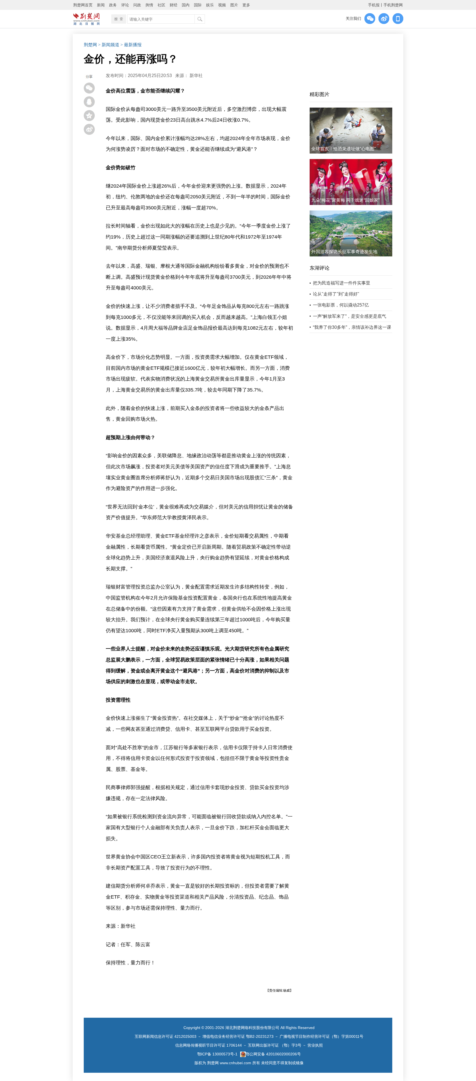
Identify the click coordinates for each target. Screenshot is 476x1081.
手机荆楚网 (393, 5)
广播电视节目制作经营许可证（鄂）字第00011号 (321, 1036)
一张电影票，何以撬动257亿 (341, 305)
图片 (234, 5)
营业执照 (315, 1045)
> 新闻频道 (108, 44)
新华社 (196, 75)
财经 (173, 5)
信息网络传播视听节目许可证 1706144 (208, 1045)
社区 (161, 5)
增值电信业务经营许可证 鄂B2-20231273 (238, 1036)
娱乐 (210, 5)
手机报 (374, 5)
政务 (113, 5)
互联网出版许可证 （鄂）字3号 (274, 1045)
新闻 (101, 5)
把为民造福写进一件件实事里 (341, 283)
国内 (186, 5)
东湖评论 (319, 268)
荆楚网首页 (83, 5)
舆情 (149, 5)
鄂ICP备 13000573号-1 (217, 1054)
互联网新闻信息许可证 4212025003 (165, 1036)
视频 (222, 5)
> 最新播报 (131, 44)
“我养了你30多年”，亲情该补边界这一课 (352, 327)
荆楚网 (90, 44)
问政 (137, 5)
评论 (125, 5)
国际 (198, 5)
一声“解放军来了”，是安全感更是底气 (349, 316)
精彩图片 (319, 94)
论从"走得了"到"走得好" (336, 294)
